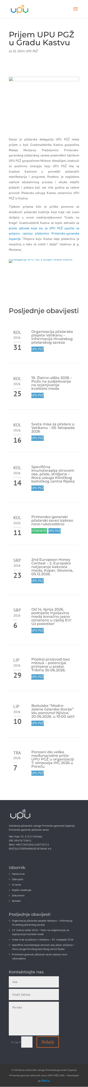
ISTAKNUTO (39, 531)
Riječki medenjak (21, 890)
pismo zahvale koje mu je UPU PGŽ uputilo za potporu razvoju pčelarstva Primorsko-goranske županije (44, 233)
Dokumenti (18, 895)
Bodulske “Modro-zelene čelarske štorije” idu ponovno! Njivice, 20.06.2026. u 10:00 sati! (52, 711)
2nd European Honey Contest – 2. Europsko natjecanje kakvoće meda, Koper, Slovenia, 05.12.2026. (52, 566)
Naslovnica (18, 873)
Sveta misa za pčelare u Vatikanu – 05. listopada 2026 (53, 427)
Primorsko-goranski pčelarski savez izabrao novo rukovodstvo (52, 520)
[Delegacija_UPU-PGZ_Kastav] (40, 263)
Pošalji (48, 1042)
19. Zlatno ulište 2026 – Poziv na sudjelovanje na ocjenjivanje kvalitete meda (51, 383)
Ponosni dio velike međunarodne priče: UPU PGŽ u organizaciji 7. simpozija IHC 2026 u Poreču (52, 759)
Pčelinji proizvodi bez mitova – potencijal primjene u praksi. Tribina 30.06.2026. (50, 664)
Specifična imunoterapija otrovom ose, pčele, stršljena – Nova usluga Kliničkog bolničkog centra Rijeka (53, 474)
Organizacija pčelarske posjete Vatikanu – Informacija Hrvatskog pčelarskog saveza (52, 337)
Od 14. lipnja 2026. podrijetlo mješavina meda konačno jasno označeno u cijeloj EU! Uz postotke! (51, 616)
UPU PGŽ (31, 51)
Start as (45, 1081)
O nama (16, 884)
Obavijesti (17, 879)
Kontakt (16, 900)
